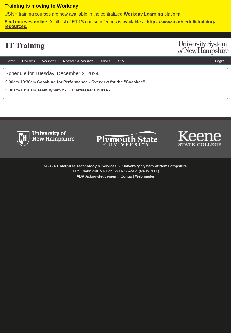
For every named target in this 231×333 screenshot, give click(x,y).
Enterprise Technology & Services (86, 166)
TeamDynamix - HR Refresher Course (72, 90)
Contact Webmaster (137, 176)
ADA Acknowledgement (97, 176)
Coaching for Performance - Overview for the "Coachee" (91, 82)
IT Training (25, 45)
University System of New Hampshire (154, 166)
